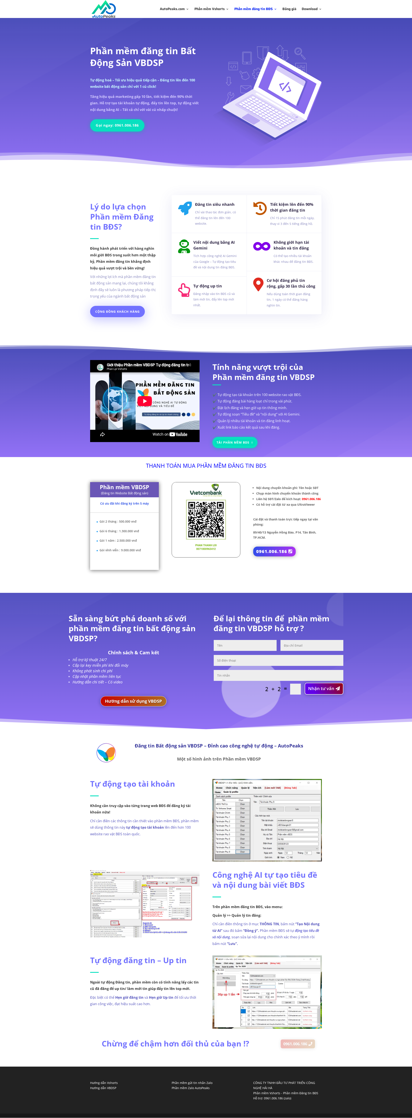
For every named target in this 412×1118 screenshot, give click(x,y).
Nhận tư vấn (321, 688)
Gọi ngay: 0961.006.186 (118, 125)
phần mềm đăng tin (106, 628)
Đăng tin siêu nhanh (215, 204)
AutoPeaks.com (172, 9)
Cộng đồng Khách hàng (117, 311)
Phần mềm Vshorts (209, 9)
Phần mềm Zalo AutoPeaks (191, 1088)
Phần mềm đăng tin (134, 51)
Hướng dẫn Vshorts (104, 1083)
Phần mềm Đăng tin (121, 221)
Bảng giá (289, 9)
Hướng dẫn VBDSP (103, 1088)
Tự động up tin (207, 285)
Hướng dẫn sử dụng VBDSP (133, 701)
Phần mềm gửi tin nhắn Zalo (192, 1083)
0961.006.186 (271, 551)
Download (310, 9)
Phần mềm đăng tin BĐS (253, 9)
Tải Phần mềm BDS (233, 442)
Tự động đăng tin (122, 960)
